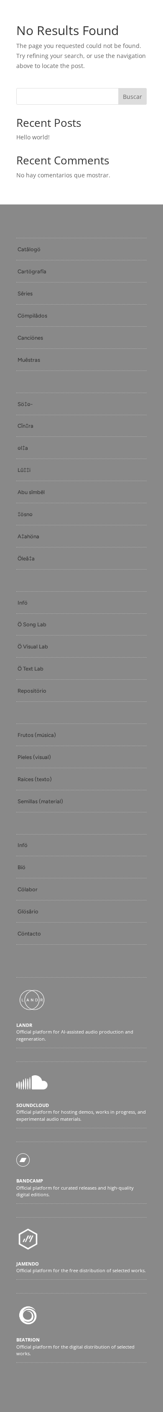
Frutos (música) (37, 735)
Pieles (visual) (34, 757)
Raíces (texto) (35, 779)
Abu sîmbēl (31, 492)
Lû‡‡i (24, 470)
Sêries (25, 293)
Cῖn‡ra (25, 426)
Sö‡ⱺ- (25, 404)
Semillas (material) (40, 801)
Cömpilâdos (32, 316)
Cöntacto (29, 933)
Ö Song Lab (32, 624)
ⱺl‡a (23, 448)
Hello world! (33, 137)
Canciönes (30, 338)
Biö (21, 867)
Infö (23, 603)
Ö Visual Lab (33, 646)
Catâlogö (29, 249)
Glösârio (28, 911)
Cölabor (28, 889)
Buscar (132, 97)
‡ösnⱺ (25, 514)
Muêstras (29, 360)
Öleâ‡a (26, 558)
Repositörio (32, 691)
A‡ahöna (28, 536)
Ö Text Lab (30, 669)
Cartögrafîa (32, 271)
